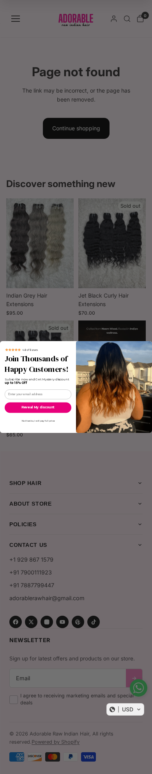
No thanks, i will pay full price (38, 421)
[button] (125, 709)
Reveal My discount (38, 408)
